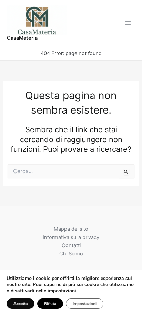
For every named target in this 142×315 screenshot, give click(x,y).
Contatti (71, 245)
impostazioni (62, 291)
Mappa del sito (71, 229)
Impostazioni (85, 303)
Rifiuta (50, 303)
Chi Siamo (71, 254)
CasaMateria (22, 38)
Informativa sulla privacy (71, 237)
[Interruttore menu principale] (128, 23)
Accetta (20, 303)
